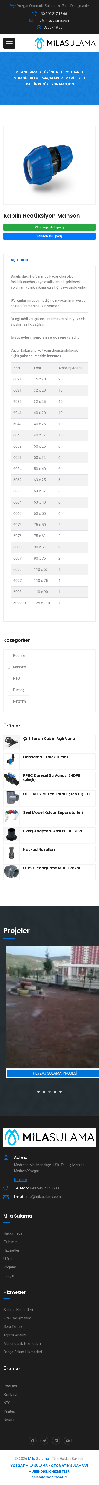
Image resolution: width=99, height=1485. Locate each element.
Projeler (9, 1267)
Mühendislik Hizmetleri (22, 1343)
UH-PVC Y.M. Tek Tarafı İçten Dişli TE (56, 794)
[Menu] (9, 43)
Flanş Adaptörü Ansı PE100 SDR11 (53, 831)
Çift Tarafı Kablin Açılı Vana (49, 738)
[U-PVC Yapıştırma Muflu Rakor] (11, 872)
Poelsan (19, 655)
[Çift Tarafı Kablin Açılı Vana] (11, 743)
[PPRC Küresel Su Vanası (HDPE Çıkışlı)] (11, 780)
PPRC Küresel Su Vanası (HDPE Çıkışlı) (51, 777)
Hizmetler (11, 1250)
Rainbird (19, 667)
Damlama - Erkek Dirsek (45, 757)
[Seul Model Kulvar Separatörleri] (11, 817)
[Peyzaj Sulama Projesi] (49, 1007)
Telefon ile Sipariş (49, 236)
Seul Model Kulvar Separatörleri (53, 812)
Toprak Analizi (14, 1335)
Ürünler (9, 1259)
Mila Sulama (38, 1458)
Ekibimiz (10, 1242)
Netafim (19, 701)
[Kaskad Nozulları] (11, 854)
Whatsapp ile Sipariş (49, 227)
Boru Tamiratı (13, 1326)
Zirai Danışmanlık (17, 1318)
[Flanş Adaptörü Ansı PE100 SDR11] (11, 835)
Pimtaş (18, 690)
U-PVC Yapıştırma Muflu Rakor (52, 868)
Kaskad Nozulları (39, 849)
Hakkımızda (12, 1233)
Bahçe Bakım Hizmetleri (22, 1352)
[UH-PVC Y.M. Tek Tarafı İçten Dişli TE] (11, 798)
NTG (16, 678)
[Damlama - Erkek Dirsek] (11, 761)
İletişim (20, 1180)
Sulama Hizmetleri (18, 1310)
